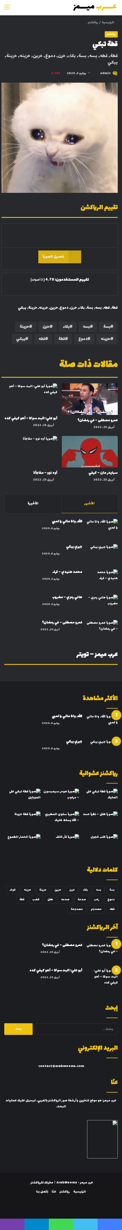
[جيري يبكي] (102, 554)
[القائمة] (7, 9)
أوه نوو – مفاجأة (45, 473)
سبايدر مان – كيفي (103, 473)
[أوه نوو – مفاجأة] (29, 451)
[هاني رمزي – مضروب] (102, 605)
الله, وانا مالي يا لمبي (67, 521)
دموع (82, 339)
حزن (46, 326)
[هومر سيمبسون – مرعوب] (61, 799)
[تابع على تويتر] (98, 73)
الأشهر (89, 503)
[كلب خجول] (99, 844)
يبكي (20, 339)
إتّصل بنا (42, 1192)
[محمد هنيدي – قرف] (102, 580)
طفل (50, 899)
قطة (61, 339)
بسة (106, 326)
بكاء (66, 326)
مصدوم (96, 909)
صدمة (81, 899)
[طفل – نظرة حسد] (99, 821)
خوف (13, 890)
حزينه (105, 339)
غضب (35, 899)
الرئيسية (108, 23)
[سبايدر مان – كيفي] (90, 451)
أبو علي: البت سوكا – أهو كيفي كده (31, 418)
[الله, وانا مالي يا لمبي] (102, 529)
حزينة (24, 326)
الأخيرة (33, 503)
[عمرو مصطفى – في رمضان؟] (90, 399)
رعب (96, 899)
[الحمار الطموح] (22, 844)
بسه (86, 326)
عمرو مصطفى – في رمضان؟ (97, 420)
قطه (42, 339)
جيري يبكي (74, 547)
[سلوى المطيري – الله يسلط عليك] (61, 821)
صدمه (65, 899)
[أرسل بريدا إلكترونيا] (95, 73)
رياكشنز (93, 23)
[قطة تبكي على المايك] (99, 799)
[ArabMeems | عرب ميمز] (95, 7)
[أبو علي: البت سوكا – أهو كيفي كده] (29, 398)
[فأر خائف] (61, 844)
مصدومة (77, 909)
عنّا (54, 1192)
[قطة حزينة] (22, 821)
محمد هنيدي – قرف (67, 572)
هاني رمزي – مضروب (67, 597)
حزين (57, 890)
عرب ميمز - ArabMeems (74, 1183)
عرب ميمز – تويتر (97, 654)
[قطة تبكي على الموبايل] (22, 799)
